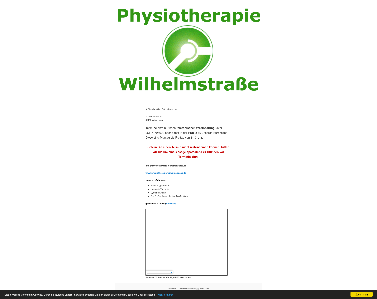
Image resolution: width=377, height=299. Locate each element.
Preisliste (171, 203)
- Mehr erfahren (164, 294)
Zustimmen (361, 294)
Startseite (172, 288)
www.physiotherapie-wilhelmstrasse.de (165, 172)
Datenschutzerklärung (188, 288)
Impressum (204, 288)
